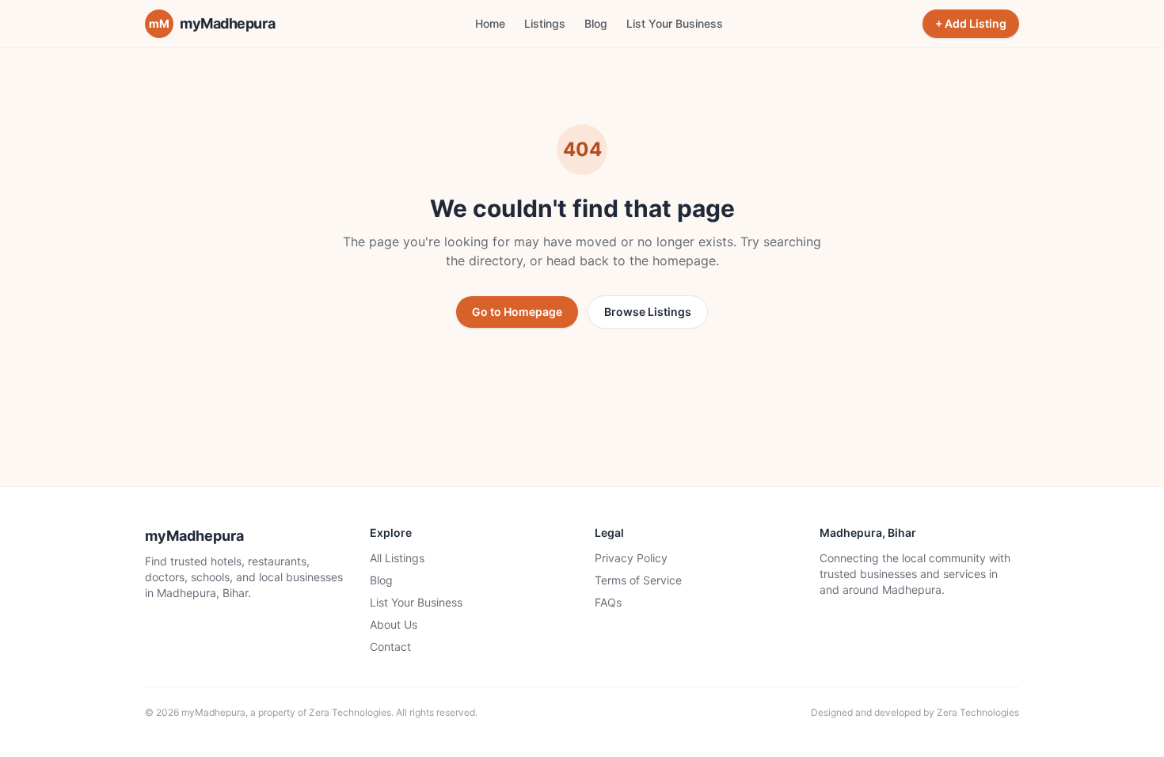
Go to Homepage (517, 311)
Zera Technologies (350, 712)
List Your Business (674, 23)
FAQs (608, 602)
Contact (390, 646)
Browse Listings (647, 311)
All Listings (397, 558)
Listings (544, 23)
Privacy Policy (631, 558)
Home (490, 23)
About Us (393, 624)
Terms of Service (638, 580)
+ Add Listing (970, 23)
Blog (595, 23)
